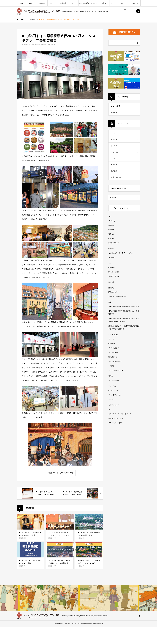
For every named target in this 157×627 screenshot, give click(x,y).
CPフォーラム (113, 390)
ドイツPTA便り (113, 352)
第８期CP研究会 (113, 272)
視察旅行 (104, 3)
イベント (114, 133)
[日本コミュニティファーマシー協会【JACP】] (38, 11)
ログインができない (115, 423)
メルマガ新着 (115, 106)
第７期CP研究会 (113, 276)
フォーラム (114, 3)
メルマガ (94, 3)
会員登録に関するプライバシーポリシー (121, 253)
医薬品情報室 (112, 357)
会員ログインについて (115, 418)
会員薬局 (111, 238)
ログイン (135, 3)
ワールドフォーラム (115, 395)
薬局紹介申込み (113, 243)
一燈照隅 (111, 366)
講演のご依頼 (112, 292)
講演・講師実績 (116, 177)
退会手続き (112, 257)
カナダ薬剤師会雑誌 (115, 361)
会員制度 (42, 3)
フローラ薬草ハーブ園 (115, 370)
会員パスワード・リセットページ (119, 414)
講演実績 (63, 3)
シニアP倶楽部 (84, 3)
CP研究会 (111, 267)
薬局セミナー (112, 282)
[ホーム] (17, 19)
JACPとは (32, 3)
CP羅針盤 (111, 343)
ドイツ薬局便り (113, 348)
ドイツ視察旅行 (35, 44)
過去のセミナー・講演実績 (117, 296)
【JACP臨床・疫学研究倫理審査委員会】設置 (123, 306)
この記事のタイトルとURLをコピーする (59, 473)
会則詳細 (111, 248)
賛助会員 (111, 234)
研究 (73, 3)
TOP (21, 3)
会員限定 (114, 112)
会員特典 (111, 229)
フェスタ (114, 146)
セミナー (53, 3)
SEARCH (138, 11)
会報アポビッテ (124, 4)
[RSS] (139, 616)
